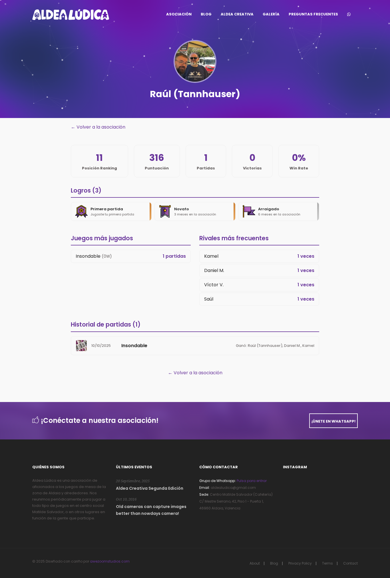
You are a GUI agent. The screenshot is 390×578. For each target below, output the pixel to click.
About (255, 563)
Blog (274, 563)
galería (271, 14)
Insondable (88, 256)
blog (206, 14)
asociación (179, 14)
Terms (327, 563)
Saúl (208, 299)
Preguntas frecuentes (313, 14)
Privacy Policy (300, 563)
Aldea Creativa (237, 14)
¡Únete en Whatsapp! (333, 421)
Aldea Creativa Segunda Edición (149, 488)
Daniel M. (214, 270)
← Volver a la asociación (98, 127)
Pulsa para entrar (251, 480)
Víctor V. (214, 284)
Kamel (211, 256)
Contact (350, 563)
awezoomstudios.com (110, 561)
